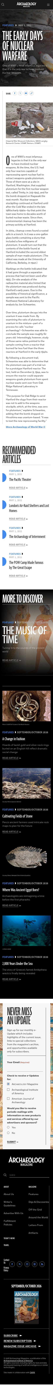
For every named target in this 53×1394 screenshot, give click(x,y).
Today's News (9, 1238)
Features (8, 25)
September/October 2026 (26, 1286)
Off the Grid (35, 1209)
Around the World (38, 1217)
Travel (6, 1245)
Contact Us (6, 1261)
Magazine (25, 1084)
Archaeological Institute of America (25, 1091)
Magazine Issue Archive (20, 1346)
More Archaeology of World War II (25, 427)
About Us (9, 1194)
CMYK (32, 1372)
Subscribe (11, 1335)
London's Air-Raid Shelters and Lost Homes (29, 508)
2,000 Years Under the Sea (17, 963)
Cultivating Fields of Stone (17, 816)
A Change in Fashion (13, 739)
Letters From (36, 1225)
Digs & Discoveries (39, 1202)
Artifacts (33, 1233)
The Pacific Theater (20, 479)
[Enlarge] (49, 106)
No (13, 1133)
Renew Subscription (18, 1340)
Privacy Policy (6, 1269)
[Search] (5, 1175)
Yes (14, 1127)
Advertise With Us (13, 1213)
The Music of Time (24, 635)
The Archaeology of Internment (27, 536)
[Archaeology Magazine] (27, 1166)
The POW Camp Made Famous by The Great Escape (26, 565)
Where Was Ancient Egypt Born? (20, 890)
